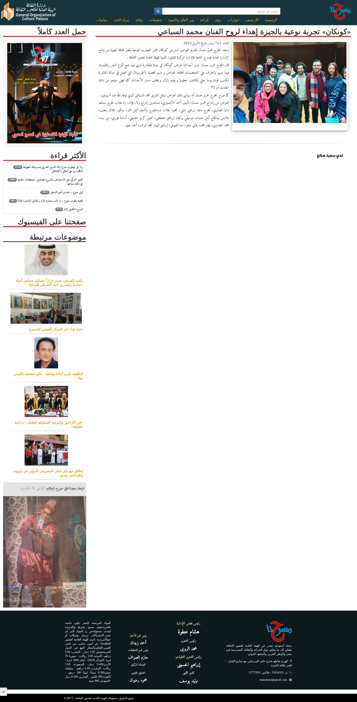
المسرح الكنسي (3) (70, 209)
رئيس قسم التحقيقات (138, 650)
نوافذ (139, 20)
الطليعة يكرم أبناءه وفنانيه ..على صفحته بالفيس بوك (48, 375)
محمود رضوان (138, 680)
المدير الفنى (188, 672)
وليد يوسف (188, 681)
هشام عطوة (188, 632)
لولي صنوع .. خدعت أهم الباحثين (62, 192)
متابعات (101, 20)
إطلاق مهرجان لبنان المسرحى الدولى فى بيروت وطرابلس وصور (48, 472)
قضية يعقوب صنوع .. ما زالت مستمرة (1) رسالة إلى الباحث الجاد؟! (47, 200)
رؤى (218, 20)
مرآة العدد (121, 20)
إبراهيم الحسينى (188, 664)
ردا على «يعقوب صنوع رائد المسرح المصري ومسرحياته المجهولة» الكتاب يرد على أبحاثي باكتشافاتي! (49, 169)
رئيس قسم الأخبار (138, 636)
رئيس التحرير (188, 640)
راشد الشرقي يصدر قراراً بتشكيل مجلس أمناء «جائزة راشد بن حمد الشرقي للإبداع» (49, 282)
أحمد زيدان (138, 643)
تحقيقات (155, 20)
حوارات (233, 20)
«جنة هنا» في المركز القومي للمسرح (56, 328)
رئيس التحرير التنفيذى (188, 656)
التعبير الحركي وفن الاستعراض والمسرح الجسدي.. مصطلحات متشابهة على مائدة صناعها (46, 181)
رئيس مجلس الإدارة (188, 623)
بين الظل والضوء (181, 20)
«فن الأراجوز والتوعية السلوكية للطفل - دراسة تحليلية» (49, 424)
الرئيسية (271, 20)
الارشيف (251, 20)
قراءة (204, 20)
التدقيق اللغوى (138, 673)
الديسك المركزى (138, 665)
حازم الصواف (138, 657)
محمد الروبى (188, 649)
